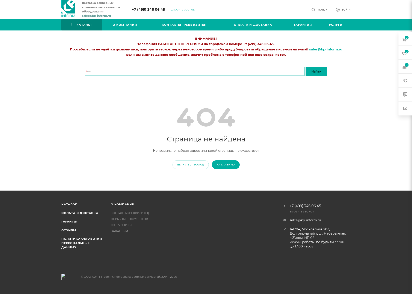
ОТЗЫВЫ (68, 230)
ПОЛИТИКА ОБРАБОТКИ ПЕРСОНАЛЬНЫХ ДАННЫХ (81, 243)
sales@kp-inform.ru (305, 220)
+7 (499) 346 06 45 (148, 10)
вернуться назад (190, 164)
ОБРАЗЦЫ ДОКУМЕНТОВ (129, 219)
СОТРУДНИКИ (121, 225)
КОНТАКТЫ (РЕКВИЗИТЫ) (130, 213)
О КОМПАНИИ (123, 204)
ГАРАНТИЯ (70, 221)
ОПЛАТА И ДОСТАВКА (79, 213)
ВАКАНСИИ (119, 231)
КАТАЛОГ (69, 204)
